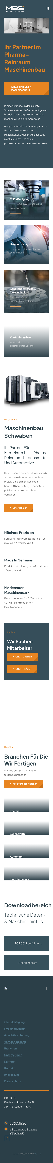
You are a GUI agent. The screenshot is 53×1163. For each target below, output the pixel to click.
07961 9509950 (18, 1122)
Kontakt (9, 1068)
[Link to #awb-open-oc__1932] (48, 8)
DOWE (37, 1153)
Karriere (9, 1061)
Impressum (11, 1074)
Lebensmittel (18, 833)
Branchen (10, 1048)
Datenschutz (12, 1081)
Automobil (16, 856)
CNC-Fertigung (14, 1022)
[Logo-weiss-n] (15, 5)
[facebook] (7, 1138)
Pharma (14, 811)
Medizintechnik (19, 879)
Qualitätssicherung (16, 1035)
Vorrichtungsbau (15, 1041)
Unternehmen (13, 1055)
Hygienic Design (14, 1028)
